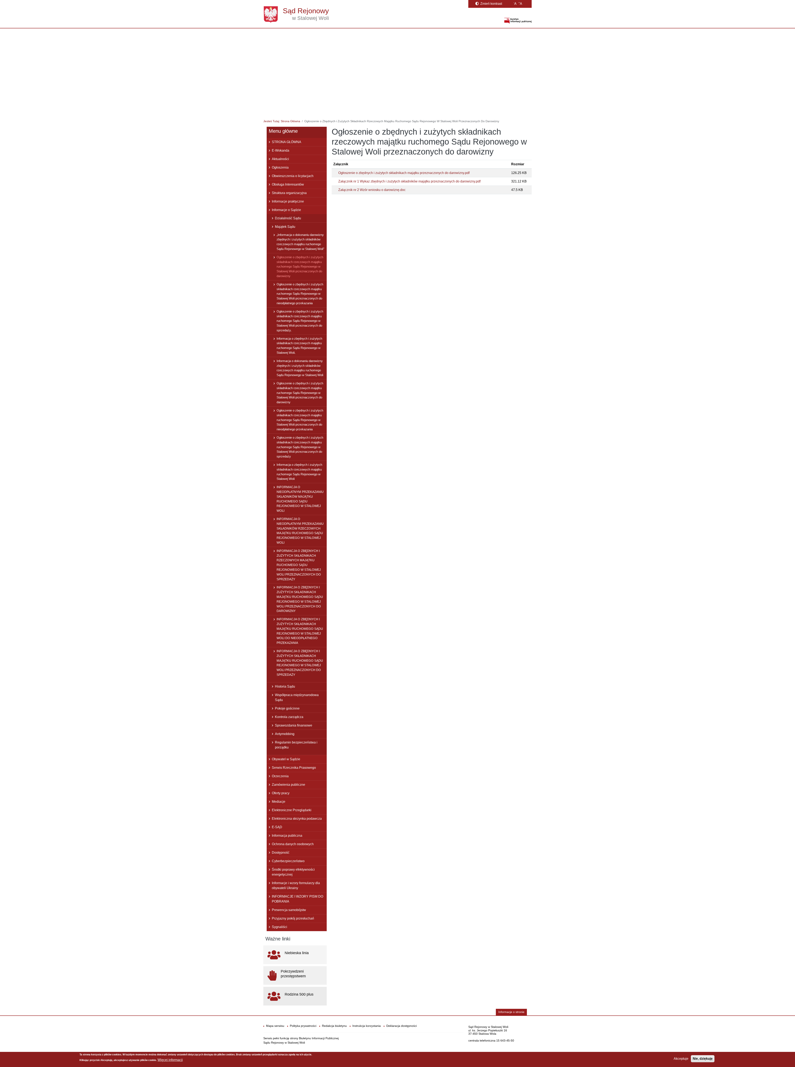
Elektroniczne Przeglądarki (291, 810)
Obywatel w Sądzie (286, 759)
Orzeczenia (280, 776)
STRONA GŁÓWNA (286, 142)
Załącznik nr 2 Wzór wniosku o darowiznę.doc (372, 190)
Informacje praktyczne (288, 201)
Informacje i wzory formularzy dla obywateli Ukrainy (296, 885)
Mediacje (278, 801)
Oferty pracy (280, 793)
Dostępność (280, 852)
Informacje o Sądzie (286, 210)
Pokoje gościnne (287, 708)
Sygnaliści (279, 927)
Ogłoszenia (280, 167)
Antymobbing (284, 734)
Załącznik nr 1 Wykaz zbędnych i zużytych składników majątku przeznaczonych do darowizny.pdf (409, 181)
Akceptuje (681, 1058)
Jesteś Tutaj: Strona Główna (281, 121)
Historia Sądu (285, 686)
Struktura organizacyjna (289, 193)
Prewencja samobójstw (289, 910)
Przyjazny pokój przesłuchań (293, 918)
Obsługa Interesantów (288, 184)
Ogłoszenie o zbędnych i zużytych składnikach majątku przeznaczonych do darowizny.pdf (404, 173)
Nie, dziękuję (703, 1058)
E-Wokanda (280, 150)
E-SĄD (277, 827)
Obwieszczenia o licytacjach (292, 176)
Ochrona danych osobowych (293, 844)
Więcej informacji (170, 1060)
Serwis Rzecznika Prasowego (294, 767)
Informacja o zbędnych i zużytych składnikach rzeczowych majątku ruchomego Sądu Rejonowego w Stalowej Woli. (299, 345)
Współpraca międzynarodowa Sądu (297, 697)
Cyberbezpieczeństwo (288, 861)
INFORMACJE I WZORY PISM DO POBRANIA (297, 899)
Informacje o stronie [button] (511, 1012)
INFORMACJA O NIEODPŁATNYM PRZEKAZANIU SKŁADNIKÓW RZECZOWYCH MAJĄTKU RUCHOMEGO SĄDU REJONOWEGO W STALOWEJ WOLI (300, 530)
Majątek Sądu (285, 226)
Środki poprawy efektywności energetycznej (293, 872)
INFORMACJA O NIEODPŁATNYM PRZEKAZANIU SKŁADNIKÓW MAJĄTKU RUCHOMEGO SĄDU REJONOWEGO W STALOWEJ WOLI (300, 498)
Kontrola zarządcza (289, 717)
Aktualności (280, 159)
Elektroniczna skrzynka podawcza (297, 818)
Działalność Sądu (288, 218)
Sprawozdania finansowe (293, 725)
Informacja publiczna (287, 835)
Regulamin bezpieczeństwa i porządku (296, 745)
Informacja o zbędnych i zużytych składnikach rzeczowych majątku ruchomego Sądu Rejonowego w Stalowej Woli (299, 471)
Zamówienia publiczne (288, 784)
